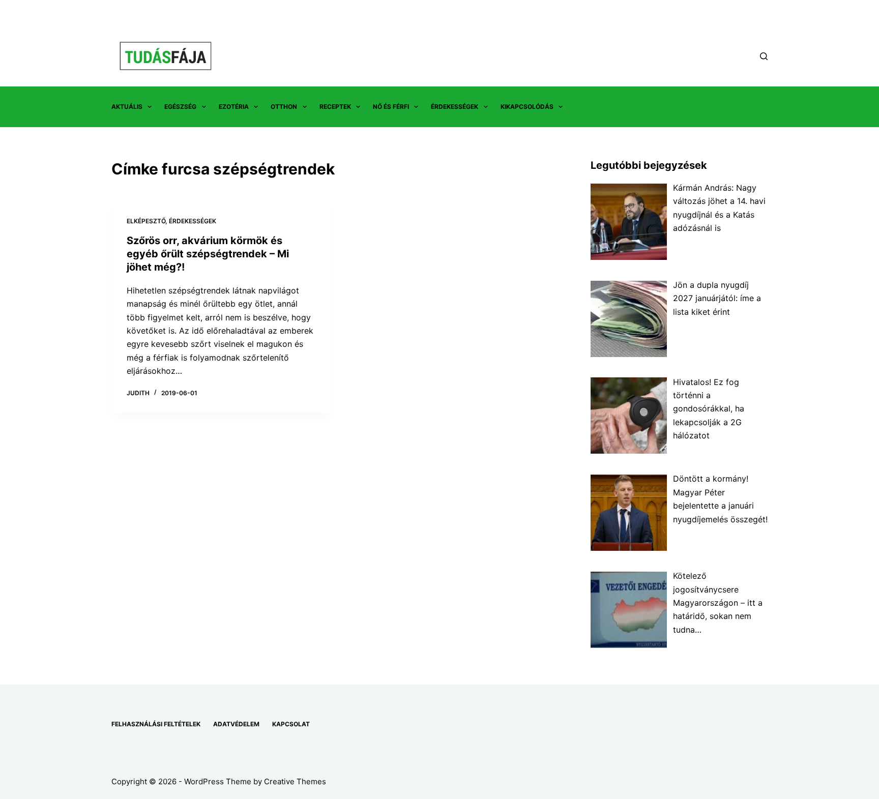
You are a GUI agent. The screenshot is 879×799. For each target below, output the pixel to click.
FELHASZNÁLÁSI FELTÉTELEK (155, 724)
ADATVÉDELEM (236, 724)
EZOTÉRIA (234, 106)
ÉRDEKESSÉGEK (454, 106)
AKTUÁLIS (126, 106)
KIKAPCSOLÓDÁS (527, 106)
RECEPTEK (335, 106)
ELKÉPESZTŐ (146, 221)
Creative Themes (295, 781)
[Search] (764, 56)
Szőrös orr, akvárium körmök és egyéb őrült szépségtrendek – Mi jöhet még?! (208, 253)
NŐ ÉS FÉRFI (391, 106)
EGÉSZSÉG (180, 106)
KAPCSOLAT (291, 724)
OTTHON (284, 106)
